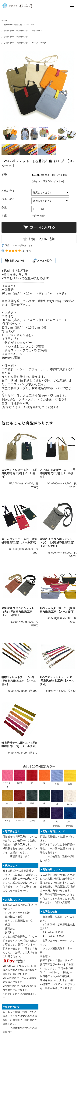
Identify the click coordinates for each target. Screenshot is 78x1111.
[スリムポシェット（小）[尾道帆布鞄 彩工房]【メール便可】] (20, 517)
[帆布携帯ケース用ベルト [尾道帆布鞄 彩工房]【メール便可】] (20, 720)
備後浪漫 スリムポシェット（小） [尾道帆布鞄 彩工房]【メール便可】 (57, 542)
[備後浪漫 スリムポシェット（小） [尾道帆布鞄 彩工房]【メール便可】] (58, 517)
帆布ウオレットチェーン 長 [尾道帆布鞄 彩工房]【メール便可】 (19, 681)
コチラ (26, 856)
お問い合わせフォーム (55, 940)
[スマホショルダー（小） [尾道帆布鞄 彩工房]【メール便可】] (20, 447)
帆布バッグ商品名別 (13, 24)
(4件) (28, 251)
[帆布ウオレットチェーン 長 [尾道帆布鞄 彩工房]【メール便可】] (20, 655)
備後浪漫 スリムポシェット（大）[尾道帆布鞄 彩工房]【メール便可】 (18, 612)
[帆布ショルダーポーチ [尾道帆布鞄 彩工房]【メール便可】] (58, 586)
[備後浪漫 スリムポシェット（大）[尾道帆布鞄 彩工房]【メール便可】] (20, 586)
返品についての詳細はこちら (18, 245)
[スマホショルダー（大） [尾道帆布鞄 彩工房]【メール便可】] (58, 447)
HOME (5, 21)
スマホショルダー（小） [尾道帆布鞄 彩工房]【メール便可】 (19, 473)
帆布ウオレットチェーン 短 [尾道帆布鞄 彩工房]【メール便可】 (57, 680)
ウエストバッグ (39, 43)
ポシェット (31, 24)
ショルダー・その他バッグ (16, 31)
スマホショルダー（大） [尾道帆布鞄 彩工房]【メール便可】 (57, 473)
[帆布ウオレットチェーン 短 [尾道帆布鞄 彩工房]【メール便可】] (58, 655)
